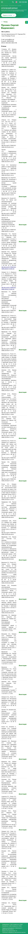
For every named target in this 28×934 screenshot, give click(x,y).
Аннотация (22, 67)
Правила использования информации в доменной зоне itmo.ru (12, 928)
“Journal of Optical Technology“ (18, 10)
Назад (5, 22)
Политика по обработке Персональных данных (14, 932)
